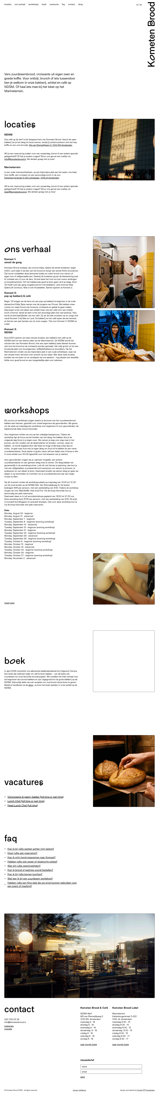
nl (137, 4)
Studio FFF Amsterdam (146, 1090)
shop (80, 4)
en (141, 4)
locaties (7, 4)
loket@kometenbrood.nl (15, 191)
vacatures (54, 4)
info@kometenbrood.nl (15, 159)
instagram (9, 1026)
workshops (33, 4)
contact (71, 4)
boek (44, 4)
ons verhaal (20, 4)
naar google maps (88, 1044)
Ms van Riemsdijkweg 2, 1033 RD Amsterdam (50, 145)
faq (63, 4)
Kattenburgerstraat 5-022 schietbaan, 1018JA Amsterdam (31, 177)
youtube (8, 1028)
